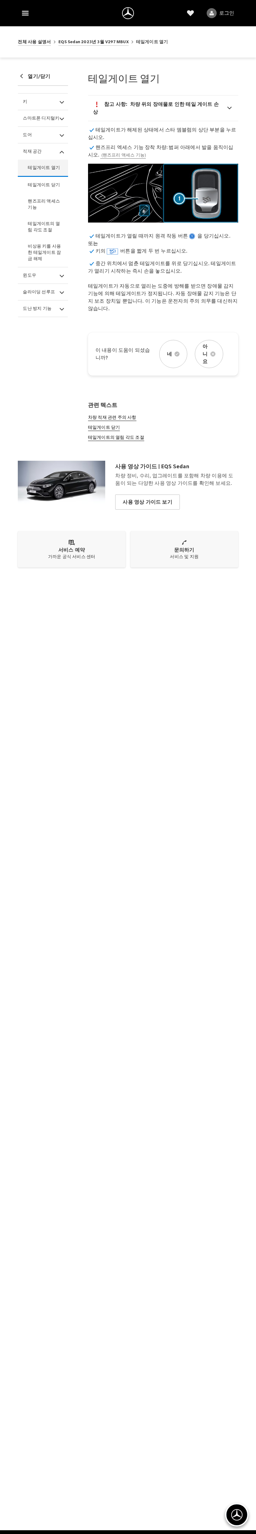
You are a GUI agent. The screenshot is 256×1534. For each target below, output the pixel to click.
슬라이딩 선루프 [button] (39, 292)
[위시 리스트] (190, 13)
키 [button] (25, 102)
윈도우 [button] (29, 275)
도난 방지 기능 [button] (37, 308)
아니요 (205, 354)
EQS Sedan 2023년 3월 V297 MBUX (93, 42)
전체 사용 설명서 (34, 42)
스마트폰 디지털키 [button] (41, 118)
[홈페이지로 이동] (128, 13)
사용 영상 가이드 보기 (147, 502)
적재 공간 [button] (32, 151)
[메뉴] (25, 13)
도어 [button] (27, 135)
